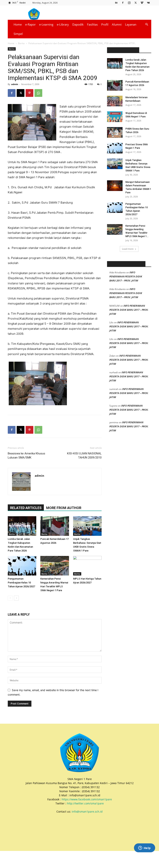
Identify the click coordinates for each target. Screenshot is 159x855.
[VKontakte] (148, 2)
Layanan (130, 24)
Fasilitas (92, 24)
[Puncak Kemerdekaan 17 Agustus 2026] (54, 526)
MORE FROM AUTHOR (63, 508)
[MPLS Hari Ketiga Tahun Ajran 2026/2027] (87, 565)
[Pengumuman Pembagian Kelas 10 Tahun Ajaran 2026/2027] (22, 565)
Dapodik (78, 24)
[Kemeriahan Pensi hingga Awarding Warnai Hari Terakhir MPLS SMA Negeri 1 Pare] (54, 565)
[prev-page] (10, 598)
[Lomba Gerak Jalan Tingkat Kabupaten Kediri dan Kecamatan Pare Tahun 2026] (22, 526)
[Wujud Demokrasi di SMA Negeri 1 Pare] (115, 116)
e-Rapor (30, 24)
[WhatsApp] (38, 93)
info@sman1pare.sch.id (87, 811)
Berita (21, 43)
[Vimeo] (142, 2)
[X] (135, 2)
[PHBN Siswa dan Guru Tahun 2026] (115, 132)
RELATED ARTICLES (25, 508)
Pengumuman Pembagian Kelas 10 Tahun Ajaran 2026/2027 (21, 582)
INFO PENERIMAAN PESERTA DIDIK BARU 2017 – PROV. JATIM (125, 276)
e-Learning (46, 24)
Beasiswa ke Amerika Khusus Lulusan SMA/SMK (26, 455)
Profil (104, 24)
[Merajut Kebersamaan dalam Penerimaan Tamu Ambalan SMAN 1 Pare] (115, 185)
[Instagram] (129, 2)
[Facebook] (123, 2)
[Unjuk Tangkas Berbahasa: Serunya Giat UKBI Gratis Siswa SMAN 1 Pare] (87, 526)
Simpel (18, 34)
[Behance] (116, 2)
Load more (128, 248)
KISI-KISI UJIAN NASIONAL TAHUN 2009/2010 (84, 455)
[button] (146, 24)
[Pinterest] (29, 93)
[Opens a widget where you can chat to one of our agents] (144, 848)
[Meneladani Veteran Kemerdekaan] (115, 101)
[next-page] (16, 598)
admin (14, 84)
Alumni (117, 24)
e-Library (63, 24)
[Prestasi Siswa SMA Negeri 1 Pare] (115, 148)
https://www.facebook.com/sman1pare (87, 799)
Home (18, 24)
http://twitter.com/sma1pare (85, 803)
